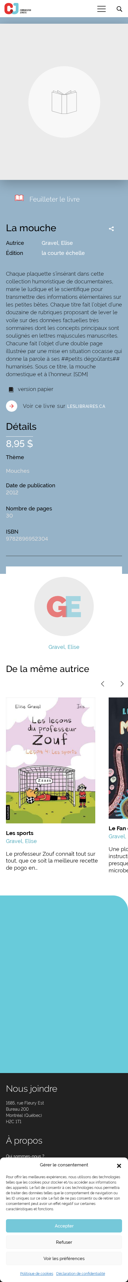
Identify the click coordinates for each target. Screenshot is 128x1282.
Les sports (19, 833)
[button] (119, 1165)
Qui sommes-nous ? (25, 1156)
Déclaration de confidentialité (80, 1274)
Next (122, 683)
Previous (102, 683)
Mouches (17, 471)
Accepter (64, 1226)
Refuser (64, 1242)
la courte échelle (63, 253)
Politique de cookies (36, 1274)
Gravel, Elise (57, 243)
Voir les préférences (64, 1258)
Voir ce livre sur (64, 406)
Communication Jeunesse (17, 8)
